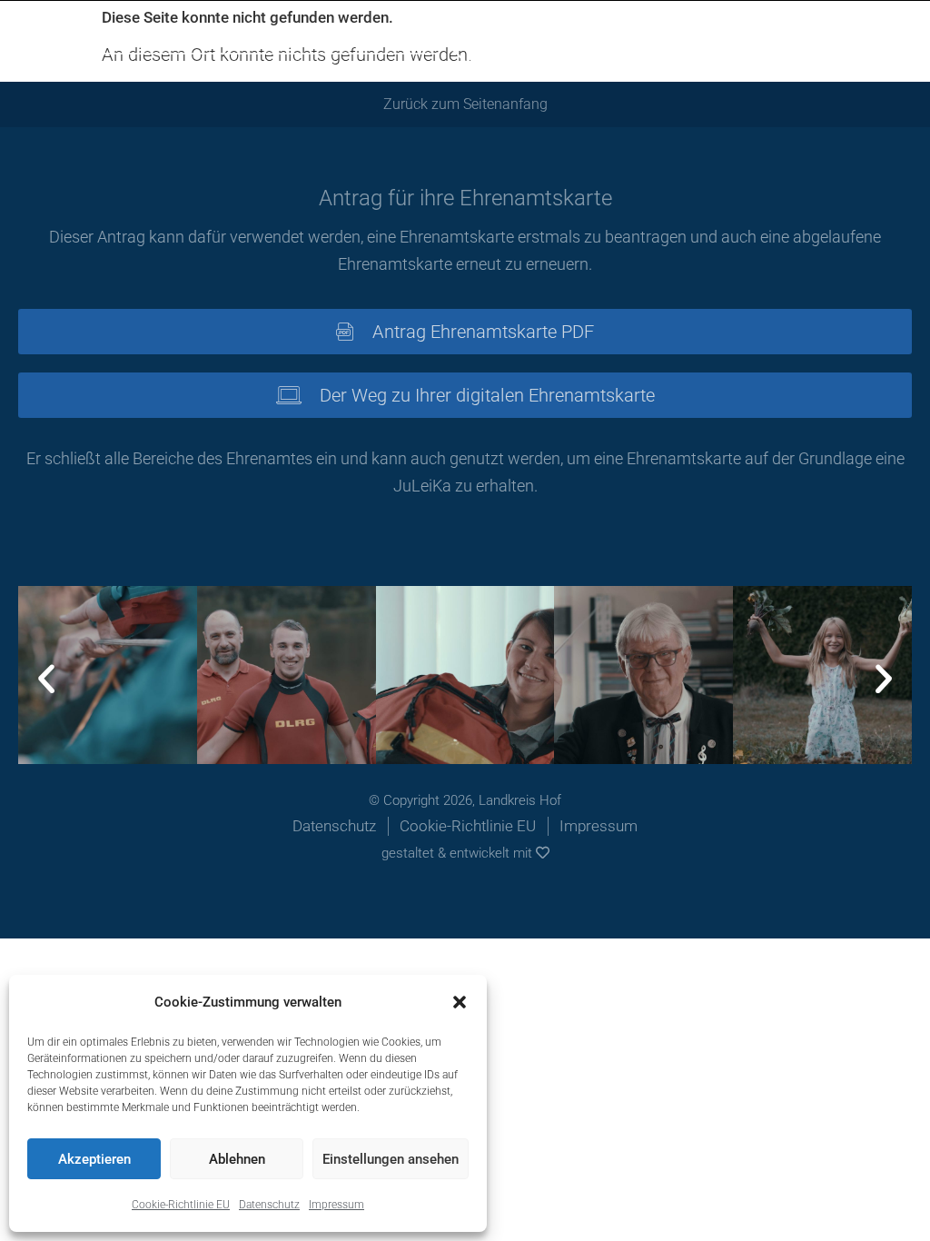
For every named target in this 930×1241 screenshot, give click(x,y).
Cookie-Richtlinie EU (181, 1204)
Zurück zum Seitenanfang (465, 104)
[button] (459, 1002)
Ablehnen (237, 1159)
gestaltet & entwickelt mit (458, 853)
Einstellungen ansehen (390, 1159)
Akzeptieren (94, 1159)
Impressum (336, 1204)
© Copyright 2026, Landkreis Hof (465, 800)
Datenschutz (269, 1204)
